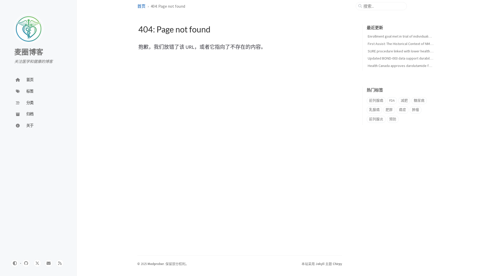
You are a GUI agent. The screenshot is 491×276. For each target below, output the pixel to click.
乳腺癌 (374, 110)
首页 (141, 6)
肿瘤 (415, 110)
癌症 (402, 110)
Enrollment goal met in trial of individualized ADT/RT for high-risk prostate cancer (429, 36)
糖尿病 (419, 100)
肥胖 (389, 110)
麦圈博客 (28, 52)
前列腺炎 (376, 119)
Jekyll (320, 264)
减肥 (404, 100)
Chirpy (337, 264)
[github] (26, 263)
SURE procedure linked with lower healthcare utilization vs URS (416, 51)
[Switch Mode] (14, 263)
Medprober (156, 264)
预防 (392, 119)
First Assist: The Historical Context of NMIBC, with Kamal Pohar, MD (418, 43)
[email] (48, 263)
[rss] (59, 263)
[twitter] (37, 263)
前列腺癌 (376, 100)
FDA (392, 100)
